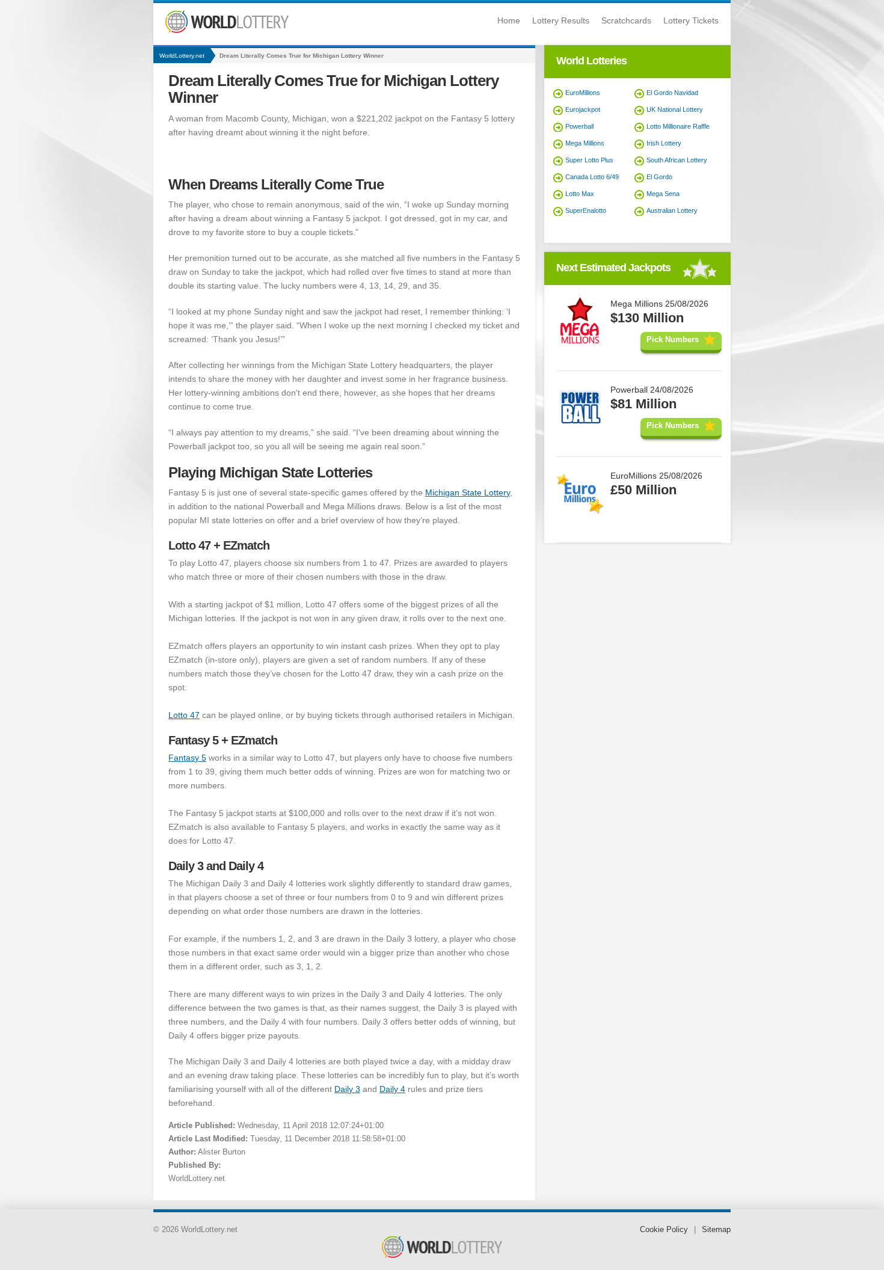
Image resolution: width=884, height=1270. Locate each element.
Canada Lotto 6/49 (592, 176)
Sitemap (716, 1229)
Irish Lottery (663, 143)
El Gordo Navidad (672, 92)
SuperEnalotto (585, 210)
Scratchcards (626, 20)
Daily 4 (392, 1089)
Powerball (579, 126)
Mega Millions (584, 143)
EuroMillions (582, 92)
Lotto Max (579, 193)
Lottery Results (560, 20)
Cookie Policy (664, 1229)
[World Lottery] (227, 30)
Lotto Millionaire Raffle (678, 126)
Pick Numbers (672, 339)
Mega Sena (663, 193)
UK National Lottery (674, 109)
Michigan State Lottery (467, 492)
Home (508, 20)
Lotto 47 (184, 715)
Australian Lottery (672, 210)
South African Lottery (676, 160)
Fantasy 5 (187, 757)
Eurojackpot (582, 109)
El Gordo (659, 176)
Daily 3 (347, 1089)
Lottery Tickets (691, 20)
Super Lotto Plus (589, 160)
